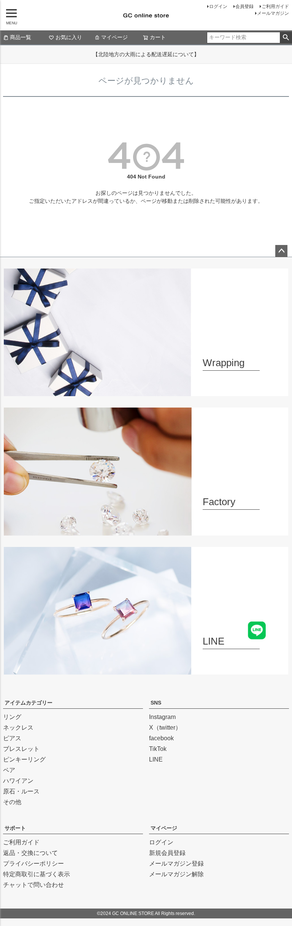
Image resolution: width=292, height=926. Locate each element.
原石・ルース (21, 791)
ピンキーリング (24, 759)
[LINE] (146, 670)
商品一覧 (20, 37)
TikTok (158, 749)
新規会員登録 (167, 853)
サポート (15, 828)
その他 (12, 802)
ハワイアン (18, 780)
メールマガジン (273, 13)
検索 (286, 37)
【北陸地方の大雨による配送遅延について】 (146, 54)
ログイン (218, 6)
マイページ (114, 37)
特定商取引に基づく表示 (36, 874)
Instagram (162, 717)
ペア (9, 770)
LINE (156, 759)
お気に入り (69, 37)
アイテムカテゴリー (28, 703)
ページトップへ (281, 251)
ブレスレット (21, 749)
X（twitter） (165, 727)
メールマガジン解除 (176, 874)
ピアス (12, 738)
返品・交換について (30, 853)
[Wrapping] (146, 391)
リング (12, 717)
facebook (161, 738)
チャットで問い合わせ (33, 885)
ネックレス (18, 727)
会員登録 (244, 6)
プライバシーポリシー (33, 863)
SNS (156, 703)
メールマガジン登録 (176, 863)
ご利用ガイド (275, 6)
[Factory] (146, 531)
